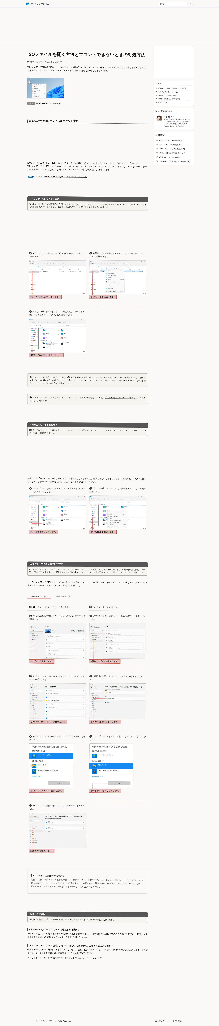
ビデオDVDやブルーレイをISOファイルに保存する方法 (61, 176)
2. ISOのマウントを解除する (167, 95)
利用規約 (178, 1021)
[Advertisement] (93, 25)
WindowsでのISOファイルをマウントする (172, 88)
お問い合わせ (162, 1021)
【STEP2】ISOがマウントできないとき (123, 397)
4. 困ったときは (163, 102)
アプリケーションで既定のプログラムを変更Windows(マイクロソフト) (66, 958)
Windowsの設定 (54, 62)
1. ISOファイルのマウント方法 (168, 92)
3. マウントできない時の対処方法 (169, 99)
